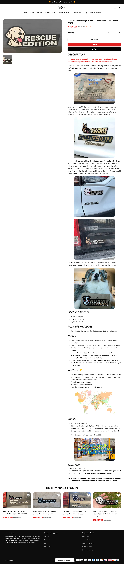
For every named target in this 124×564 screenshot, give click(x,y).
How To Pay (47, 546)
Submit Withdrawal (87, 550)
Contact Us (47, 540)
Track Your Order (95, 13)
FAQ (45, 543)
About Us (46, 536)
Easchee (11, 560)
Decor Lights (77, 13)
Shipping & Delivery (88, 543)
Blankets (39, 13)
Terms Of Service (87, 546)
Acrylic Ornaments (64, 13)
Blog (85, 13)
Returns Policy (86, 540)
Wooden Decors (50, 13)
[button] (111, 7)
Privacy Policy (86, 536)
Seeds (32, 13)
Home (25, 13)
